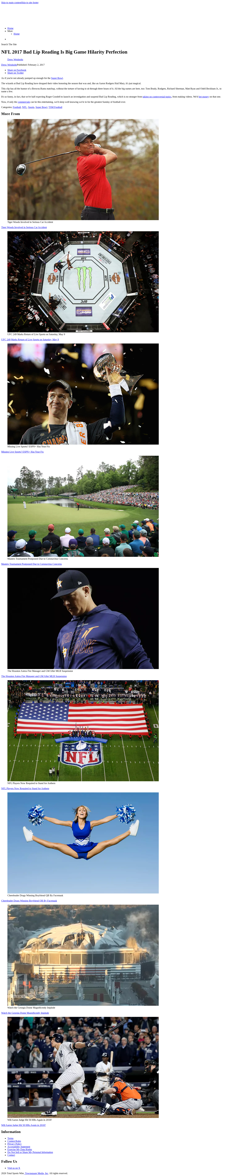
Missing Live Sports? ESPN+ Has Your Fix (22, 451)
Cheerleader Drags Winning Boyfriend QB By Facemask (29, 900)
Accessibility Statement (18, 1146)
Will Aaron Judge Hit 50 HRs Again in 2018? (23, 1125)
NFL (24, 107)
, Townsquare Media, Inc (36, 1173)
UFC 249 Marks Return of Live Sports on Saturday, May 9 (30, 339)
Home (10, 28)
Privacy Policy (14, 1144)
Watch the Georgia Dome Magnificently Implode (25, 1013)
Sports (31, 107)
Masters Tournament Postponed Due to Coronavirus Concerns (31, 564)
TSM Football (55, 107)
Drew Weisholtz (9, 64)
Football (17, 107)
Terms (10, 1138)
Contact (11, 1155)
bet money (204, 96)
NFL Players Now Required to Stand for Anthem (25, 788)
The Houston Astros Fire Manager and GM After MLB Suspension (34, 676)
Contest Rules (14, 1141)
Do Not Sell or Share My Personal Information (30, 1152)
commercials (24, 102)
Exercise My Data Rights (19, 1149)
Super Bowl (57, 78)
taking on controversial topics (157, 96)
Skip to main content (11, 2)
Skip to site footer (29, 2)
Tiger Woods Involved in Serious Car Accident (24, 227)
